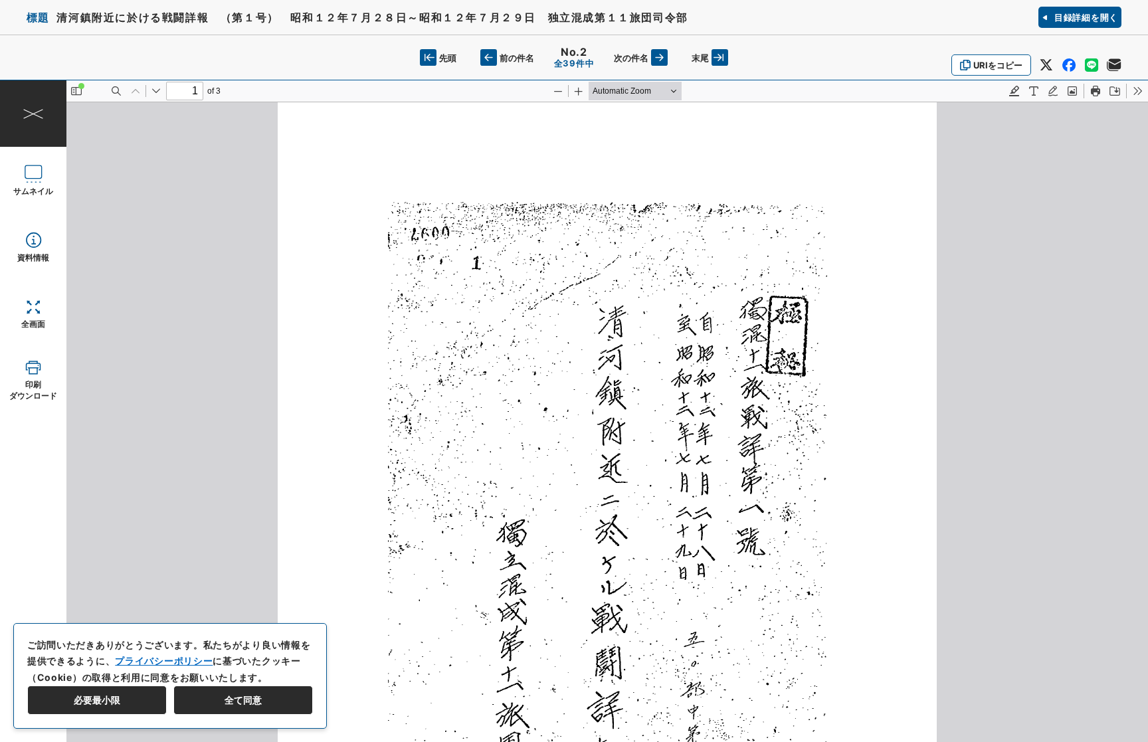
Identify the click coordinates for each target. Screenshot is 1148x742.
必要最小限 (97, 699)
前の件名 (517, 57)
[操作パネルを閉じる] (33, 113)
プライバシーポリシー (164, 660)
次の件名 (631, 57)
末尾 (700, 57)
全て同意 (243, 699)
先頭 (447, 57)
